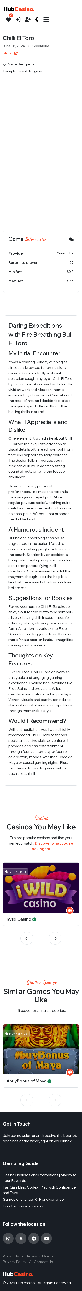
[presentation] (26, 938)
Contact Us (43, 1261)
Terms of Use (37, 1256)
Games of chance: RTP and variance (33, 1199)
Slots (8, 53)
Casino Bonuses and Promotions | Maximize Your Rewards (40, 1178)
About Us (11, 1256)
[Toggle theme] (37, 19)
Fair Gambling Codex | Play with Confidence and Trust (39, 1190)
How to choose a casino (23, 1206)
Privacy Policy (14, 1261)
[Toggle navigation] (46, 19)
